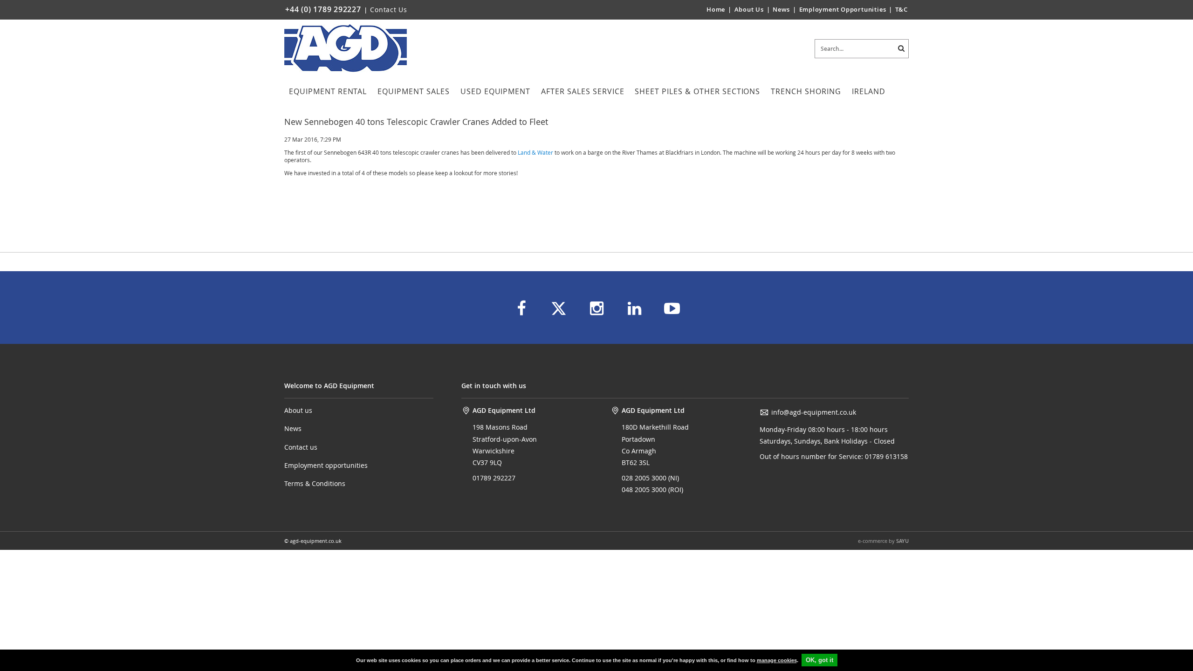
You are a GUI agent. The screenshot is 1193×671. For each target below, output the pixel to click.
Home (715, 9)
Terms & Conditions (314, 483)
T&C (901, 9)
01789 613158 (885, 456)
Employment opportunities (326, 465)
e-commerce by (883, 540)
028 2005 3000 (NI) (650, 477)
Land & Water (535, 152)
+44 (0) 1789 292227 (323, 9)
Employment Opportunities (842, 9)
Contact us (300, 447)
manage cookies (777, 660)
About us (298, 410)
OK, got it (819, 660)
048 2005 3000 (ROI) (652, 489)
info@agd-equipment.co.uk (813, 412)
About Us (750, 9)
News (781, 9)
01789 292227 (494, 477)
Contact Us (388, 9)
